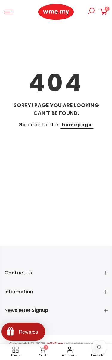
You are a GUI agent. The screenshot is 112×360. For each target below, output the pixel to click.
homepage (77, 125)
